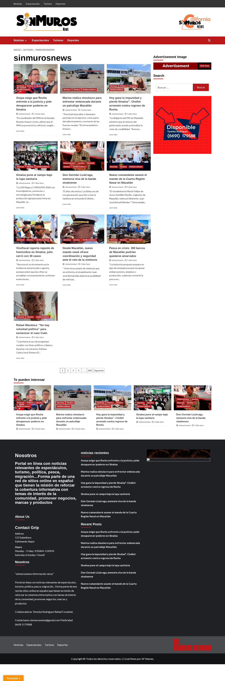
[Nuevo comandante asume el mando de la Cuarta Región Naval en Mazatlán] (129, 155)
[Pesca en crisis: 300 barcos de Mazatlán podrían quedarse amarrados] (129, 229)
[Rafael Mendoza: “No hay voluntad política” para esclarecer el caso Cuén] (36, 306)
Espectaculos (33, 3)
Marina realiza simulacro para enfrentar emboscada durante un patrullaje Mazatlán (82, 101)
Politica (30, 86)
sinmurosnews (24, 114)
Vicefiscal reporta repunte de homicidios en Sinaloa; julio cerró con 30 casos (35, 252)
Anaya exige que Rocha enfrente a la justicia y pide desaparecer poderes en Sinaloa (110, 462)
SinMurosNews (23, 90)
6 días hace (39, 337)
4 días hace (39, 183)
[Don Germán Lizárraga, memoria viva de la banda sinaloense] (82, 155)
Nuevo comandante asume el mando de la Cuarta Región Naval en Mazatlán (128, 178)
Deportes (61, 3)
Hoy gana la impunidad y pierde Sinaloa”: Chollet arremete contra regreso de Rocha (108, 484)
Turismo (47, 3)
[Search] (209, 40)
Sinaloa (39, 86)
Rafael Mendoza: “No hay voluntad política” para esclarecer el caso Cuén (32, 329)
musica (81, 163)
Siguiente (99, 370)
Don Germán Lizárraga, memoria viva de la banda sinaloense (79, 178)
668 (90, 370)
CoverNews (130, 658)
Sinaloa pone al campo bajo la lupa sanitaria (105, 493)
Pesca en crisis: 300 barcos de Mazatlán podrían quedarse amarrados (127, 252)
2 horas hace (39, 114)
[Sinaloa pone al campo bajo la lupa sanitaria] (36, 155)
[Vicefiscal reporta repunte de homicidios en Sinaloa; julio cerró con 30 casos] (36, 229)
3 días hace (132, 114)
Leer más (20, 131)
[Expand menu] (26, 40)
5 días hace (85, 187)
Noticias (18, 3)
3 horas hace (86, 110)
